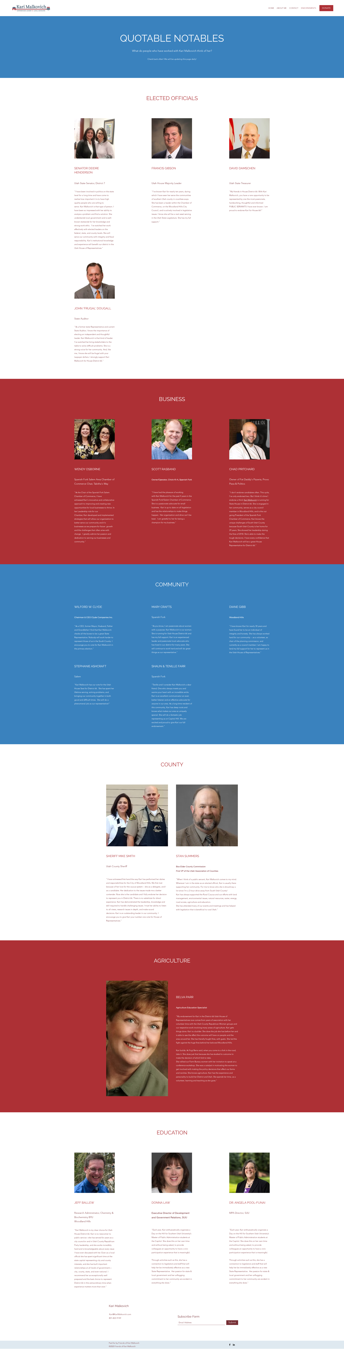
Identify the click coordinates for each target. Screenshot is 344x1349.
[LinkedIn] (233, 1344)
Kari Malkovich (250, 500)
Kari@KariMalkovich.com (120, 1314)
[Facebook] (229, 1344)
